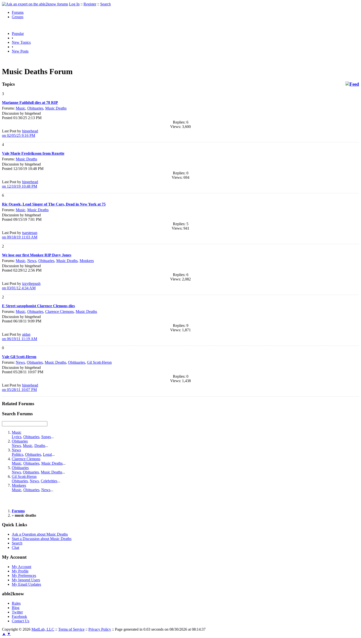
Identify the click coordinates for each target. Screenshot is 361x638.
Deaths (39, 446)
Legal (47, 454)
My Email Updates (26, 584)
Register (89, 4)
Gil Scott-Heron (99, 362)
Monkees (87, 261)
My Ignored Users (26, 580)
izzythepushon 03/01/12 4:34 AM (21, 285)
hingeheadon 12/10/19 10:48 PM (20, 184)
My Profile (20, 571)
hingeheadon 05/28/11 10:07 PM (20, 387)
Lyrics (16, 437)
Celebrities (49, 481)
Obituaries (35, 108)
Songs (46, 437)
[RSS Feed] (352, 84)
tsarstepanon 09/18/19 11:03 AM (19, 235)
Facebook (19, 616)
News (31, 261)
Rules (16, 603)
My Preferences (24, 575)
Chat (15, 547)
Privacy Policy (99, 629)
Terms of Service (71, 629)
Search (105, 4)
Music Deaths (56, 108)
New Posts (20, 51)
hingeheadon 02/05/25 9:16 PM (20, 133)
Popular (18, 33)
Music (20, 108)
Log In (74, 4)
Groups (17, 17)
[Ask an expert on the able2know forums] (35, 4)
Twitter (17, 612)
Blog (15, 608)
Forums (18, 12)
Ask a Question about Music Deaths (40, 534)
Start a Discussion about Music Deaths (41, 539)
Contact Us (20, 621)
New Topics (21, 42)
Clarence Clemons (59, 311)
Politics (17, 454)
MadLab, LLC (42, 629)
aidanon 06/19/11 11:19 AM (19, 336)
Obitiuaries (76, 362)
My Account (21, 567)
